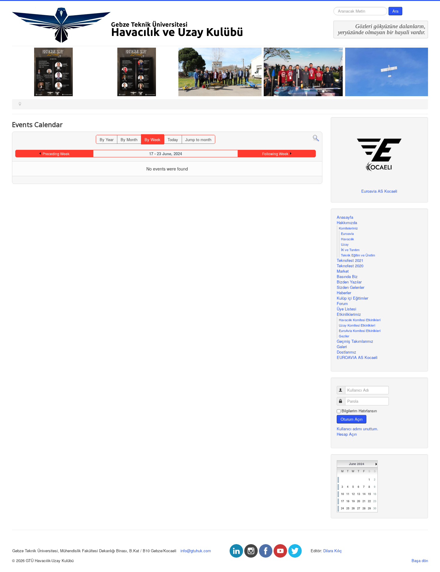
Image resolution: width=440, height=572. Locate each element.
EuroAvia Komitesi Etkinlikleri (359, 330)
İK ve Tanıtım (350, 249)
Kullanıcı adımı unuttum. (357, 428)
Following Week (275, 153)
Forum (342, 303)
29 (369, 508)
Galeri (342, 346)
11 (347, 494)
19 (353, 501)
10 (342, 494)
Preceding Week (56, 153)
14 (363, 494)
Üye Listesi (346, 309)
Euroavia (347, 233)
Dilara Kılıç (332, 550)
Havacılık (347, 238)
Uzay (345, 244)
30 (374, 508)
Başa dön (420, 560)
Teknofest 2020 (350, 265)
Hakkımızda (347, 222)
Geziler (344, 335)
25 (347, 508)
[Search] (316, 138)
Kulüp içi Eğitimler (352, 298)
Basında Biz (347, 276)
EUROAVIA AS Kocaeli (357, 357)
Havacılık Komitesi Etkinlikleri (359, 319)
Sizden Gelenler (350, 287)
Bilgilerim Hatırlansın (359, 410)
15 (369, 494)
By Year (106, 139)
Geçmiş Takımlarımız (355, 341)
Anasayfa (345, 217)
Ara (395, 11)
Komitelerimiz (348, 228)
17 (342, 501)
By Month (129, 139)
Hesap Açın (347, 434)
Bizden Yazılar (349, 282)
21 (363, 501)
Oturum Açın (351, 419)
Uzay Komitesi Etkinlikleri (357, 325)
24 (342, 508)
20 (358, 501)
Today (173, 139)
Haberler (344, 292)
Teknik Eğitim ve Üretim (358, 255)
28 (363, 508)
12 (353, 494)
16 (374, 494)
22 (369, 501)
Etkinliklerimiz (349, 314)
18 (347, 501)
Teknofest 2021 (350, 260)
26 (353, 508)
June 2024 (356, 464)
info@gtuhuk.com (195, 550)
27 (358, 508)
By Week (152, 139)
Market (343, 271)
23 (374, 501)
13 (358, 494)
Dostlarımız (346, 352)
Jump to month (198, 139)
